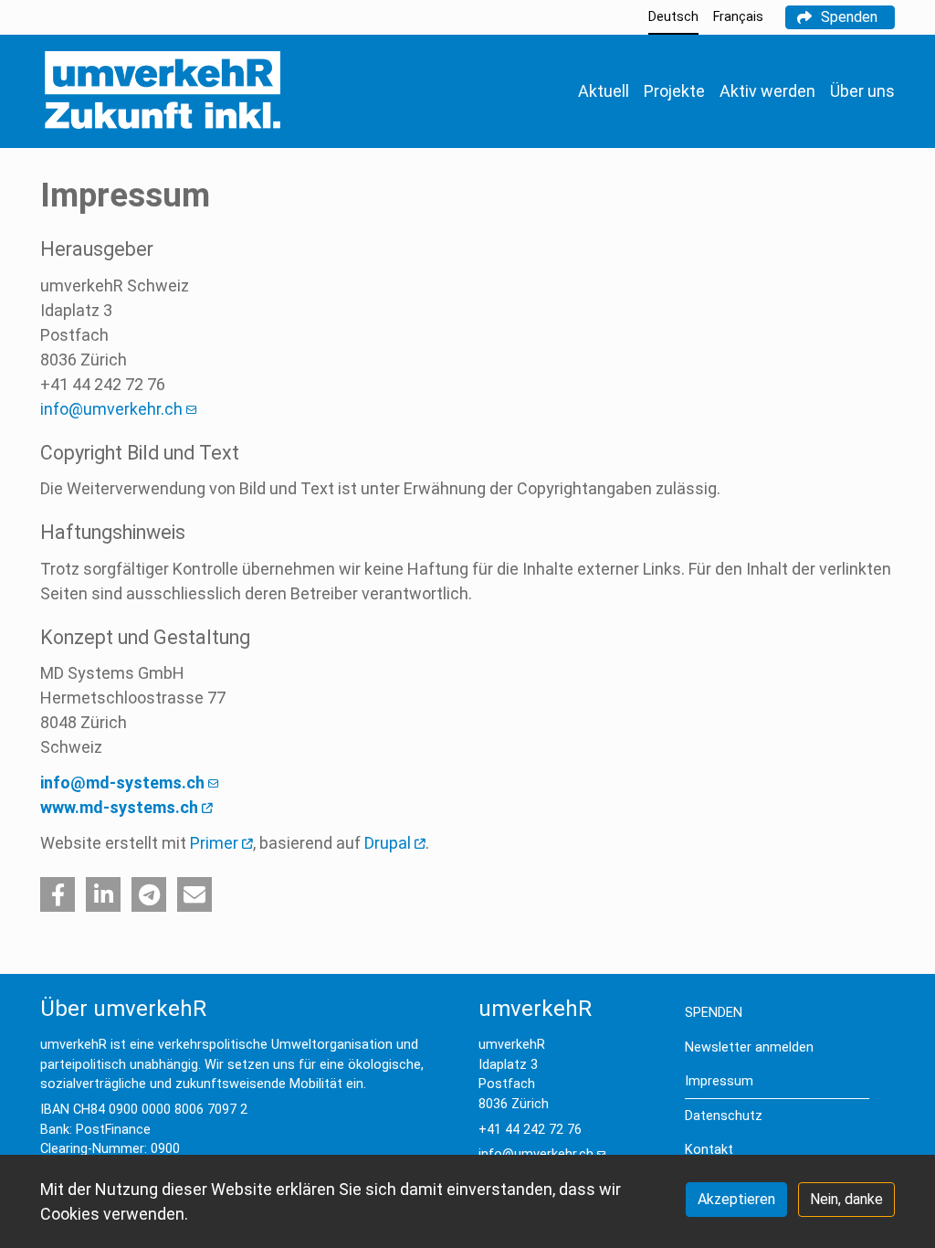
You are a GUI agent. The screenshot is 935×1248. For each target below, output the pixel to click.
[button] (57, 894)
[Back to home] (162, 91)
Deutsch (673, 17)
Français (738, 17)
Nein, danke (846, 1199)
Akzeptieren (736, 1199)
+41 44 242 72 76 (530, 1129)
